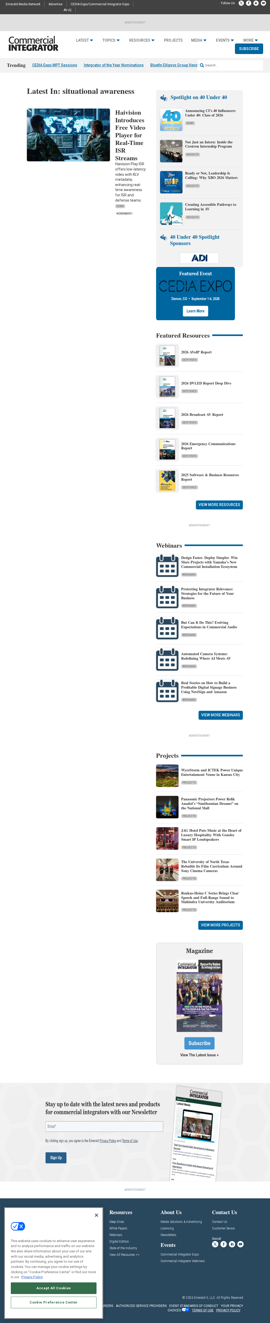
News (120, 206)
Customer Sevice (223, 1228)
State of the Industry (123, 1248)
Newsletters (168, 1235)
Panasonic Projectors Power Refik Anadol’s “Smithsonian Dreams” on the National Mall (209, 803)
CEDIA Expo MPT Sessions (54, 65)
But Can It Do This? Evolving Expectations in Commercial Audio (209, 625)
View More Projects (220, 925)
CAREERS (106, 1306)
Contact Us (219, 1222)
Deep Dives (189, 359)
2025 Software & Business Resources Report (210, 477)
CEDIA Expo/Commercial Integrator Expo (100, 4)
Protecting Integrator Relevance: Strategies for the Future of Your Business (207, 593)
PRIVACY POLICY (228, 1310)
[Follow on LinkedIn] (256, 3)
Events (223, 40)
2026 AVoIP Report (196, 352)
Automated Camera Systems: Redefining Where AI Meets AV (206, 656)
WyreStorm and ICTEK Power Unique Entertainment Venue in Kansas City (212, 772)
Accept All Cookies (53, 1288)
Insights (192, 154)
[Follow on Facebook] (248, 3)
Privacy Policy (32, 1277)
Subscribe (249, 49)
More (248, 40)
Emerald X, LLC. (205, 1298)
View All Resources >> (124, 1255)
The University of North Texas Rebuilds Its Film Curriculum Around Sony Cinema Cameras (211, 866)
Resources (139, 40)
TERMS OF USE (203, 1310)
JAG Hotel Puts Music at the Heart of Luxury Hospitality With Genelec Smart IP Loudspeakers (211, 835)
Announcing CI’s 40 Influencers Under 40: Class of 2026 (210, 113)
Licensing (167, 1228)
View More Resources (219, 505)
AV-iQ (67, 10)
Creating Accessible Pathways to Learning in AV (210, 207)
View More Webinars (220, 715)
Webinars (189, 574)
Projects (173, 40)
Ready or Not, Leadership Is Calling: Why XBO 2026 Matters (212, 175)
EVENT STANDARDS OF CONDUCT (193, 1306)
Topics (109, 40)
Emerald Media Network (23, 4)
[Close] (96, 1215)
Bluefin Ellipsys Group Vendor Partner (182, 65)
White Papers (118, 1228)
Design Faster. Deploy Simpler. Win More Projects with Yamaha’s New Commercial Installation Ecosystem (209, 562)
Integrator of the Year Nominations (114, 65)
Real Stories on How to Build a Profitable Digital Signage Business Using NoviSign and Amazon (209, 687)
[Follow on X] (241, 3)
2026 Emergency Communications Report (208, 446)
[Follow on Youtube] (263, 3)
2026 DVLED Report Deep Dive (206, 383)
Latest (82, 40)
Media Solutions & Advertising (181, 1222)
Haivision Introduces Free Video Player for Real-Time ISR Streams (130, 135)
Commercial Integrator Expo (180, 1254)
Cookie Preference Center (54, 1302)
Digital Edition (119, 1241)
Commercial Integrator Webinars (183, 1261)
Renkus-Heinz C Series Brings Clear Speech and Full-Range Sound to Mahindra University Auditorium (210, 897)
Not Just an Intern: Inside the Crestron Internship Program (209, 144)
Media (196, 40)
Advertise (55, 4)
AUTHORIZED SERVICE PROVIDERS (141, 1306)
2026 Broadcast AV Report (202, 414)
